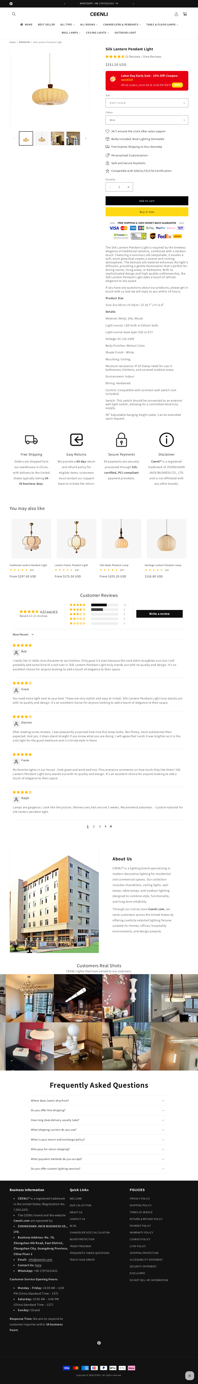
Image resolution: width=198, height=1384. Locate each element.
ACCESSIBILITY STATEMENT (146, 1259)
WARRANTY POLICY (141, 1232)
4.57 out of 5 (49, 612)
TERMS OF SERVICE (141, 1212)
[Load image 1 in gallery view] (26, 138)
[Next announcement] (133, 3)
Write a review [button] (159, 614)
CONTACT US (77, 1219)
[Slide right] (86, 138)
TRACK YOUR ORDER (82, 1259)
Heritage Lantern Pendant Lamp (163, 565)
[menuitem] (26, 24)
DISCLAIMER (137, 1273)
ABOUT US (76, 1212)
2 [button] (94, 826)
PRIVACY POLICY (140, 1198)
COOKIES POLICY (140, 1239)
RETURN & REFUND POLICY (146, 1219)
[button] (14, 14)
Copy (177, 85)
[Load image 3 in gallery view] (57, 138)
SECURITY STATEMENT (143, 1266)
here (38, 1265)
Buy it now (147, 212)
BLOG (73, 1225)
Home (13, 42)
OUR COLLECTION (80, 1205)
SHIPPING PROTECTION (144, 1253)
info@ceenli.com (41, 1260)
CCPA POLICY (138, 1246)
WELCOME (76, 1198)
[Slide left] (14, 138)
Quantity (110, 179)
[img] (22, 645)
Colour (109, 112)
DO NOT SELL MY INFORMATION (149, 1280)
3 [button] (100, 826)
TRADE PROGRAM (80, 1246)
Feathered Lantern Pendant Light (28, 565)
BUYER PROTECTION (82, 1239)
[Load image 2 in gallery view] (42, 138)
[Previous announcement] (64, 3)
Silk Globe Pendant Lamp (114, 565)
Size (108, 95)
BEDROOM (24, 42)
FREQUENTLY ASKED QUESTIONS (89, 1253)
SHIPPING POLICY (141, 1205)
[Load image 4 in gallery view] (73, 138)
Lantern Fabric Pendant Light (71, 565)
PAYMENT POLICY (140, 1225)
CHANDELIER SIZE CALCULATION (90, 1232)
